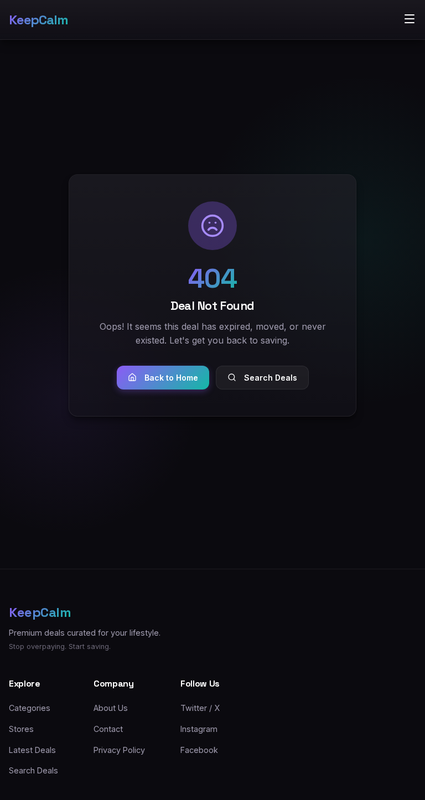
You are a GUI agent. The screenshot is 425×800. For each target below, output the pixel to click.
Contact (108, 729)
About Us (111, 708)
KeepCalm (38, 19)
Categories (29, 708)
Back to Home (171, 377)
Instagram (198, 729)
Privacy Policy (119, 750)
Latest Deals (32, 750)
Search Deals (270, 377)
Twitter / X (200, 708)
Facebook (199, 750)
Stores (21, 729)
